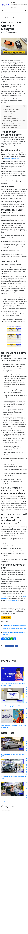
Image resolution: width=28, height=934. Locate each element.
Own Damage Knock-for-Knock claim (13, 114)
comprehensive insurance (11, 158)
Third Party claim (9, 116)
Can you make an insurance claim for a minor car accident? (14, 121)
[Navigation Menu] (3, 11)
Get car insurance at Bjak (10, 127)
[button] (23, 107)
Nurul (4, 32)
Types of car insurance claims (11, 109)
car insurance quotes (12, 600)
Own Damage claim (10, 111)
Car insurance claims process (11, 118)
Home (2, 18)
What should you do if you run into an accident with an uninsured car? (13, 124)
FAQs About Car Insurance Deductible (14, 625)
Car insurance (10, 646)
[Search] (25, 10)
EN (16, 646)
